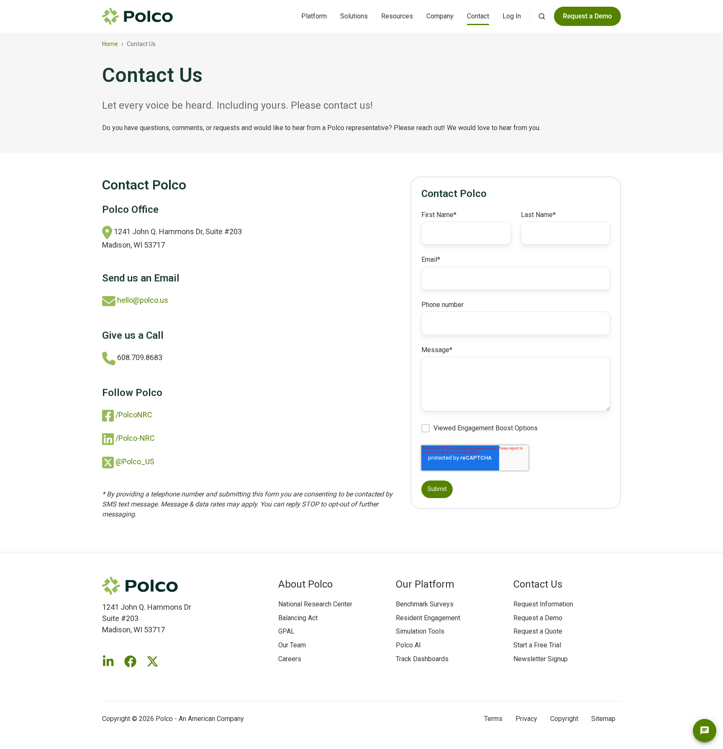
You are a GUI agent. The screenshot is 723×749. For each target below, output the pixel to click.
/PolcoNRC (133, 414)
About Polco (305, 584)
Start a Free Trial (537, 645)
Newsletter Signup (540, 659)
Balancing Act (298, 618)
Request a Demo (537, 618)
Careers (289, 659)
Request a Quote (537, 631)
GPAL (286, 631)
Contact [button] (478, 16)
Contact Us (537, 584)
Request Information (543, 604)
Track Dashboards (422, 659)
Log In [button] (512, 16)
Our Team (292, 645)
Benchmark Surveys (425, 604)
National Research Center (315, 604)
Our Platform (425, 584)
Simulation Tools (420, 631)
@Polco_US (134, 461)
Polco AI (408, 645)
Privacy (526, 719)
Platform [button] (314, 16)
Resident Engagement (428, 618)
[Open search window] (542, 16)
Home (110, 44)
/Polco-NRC (135, 438)
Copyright (564, 719)
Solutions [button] (354, 16)
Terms (493, 719)
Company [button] (440, 16)
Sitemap (603, 719)
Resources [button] (397, 16)
